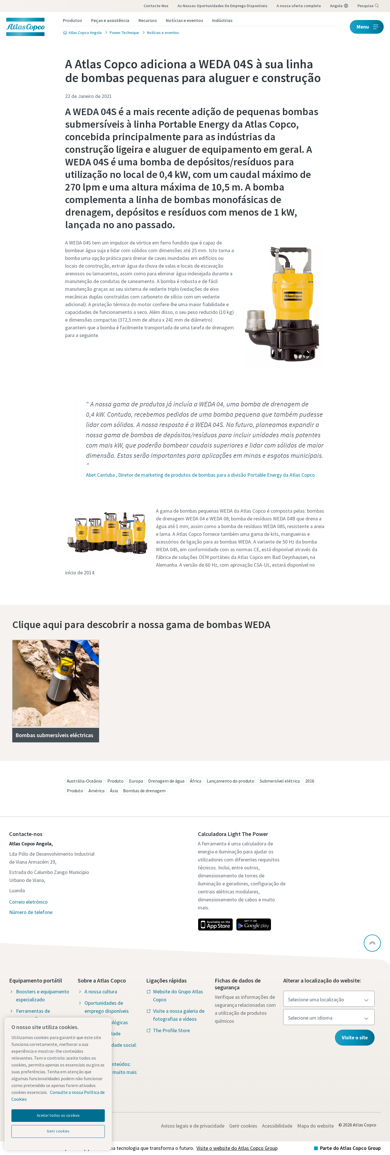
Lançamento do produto (230, 781)
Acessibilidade (277, 1125)
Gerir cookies (243, 1125)
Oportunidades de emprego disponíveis (107, 1007)
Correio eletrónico (28, 902)
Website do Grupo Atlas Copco (178, 995)
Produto (115, 781)
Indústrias (222, 20)
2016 (309, 781)
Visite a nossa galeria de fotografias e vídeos (178, 1015)
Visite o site (355, 1037)
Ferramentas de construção (33, 1015)
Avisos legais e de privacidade (192, 1125)
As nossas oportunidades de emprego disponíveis (223, 5)
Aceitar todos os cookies (58, 1115)
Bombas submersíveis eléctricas (54, 735)
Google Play (253, 925)
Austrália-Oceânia (84, 781)
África (195, 781)
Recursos (147, 20)
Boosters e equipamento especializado (42, 995)
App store (215, 925)
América (96, 790)
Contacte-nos (156, 5)
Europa (136, 781)
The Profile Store (171, 1030)
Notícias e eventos (184, 20)
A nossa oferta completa (299, 5)
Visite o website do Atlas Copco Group (237, 1148)
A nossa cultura (101, 991)
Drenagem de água (166, 781)
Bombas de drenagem (144, 790)
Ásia (114, 790)
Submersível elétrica (280, 781)
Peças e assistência (110, 20)
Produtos (72, 20)
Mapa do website (315, 1125)
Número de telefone (31, 912)
